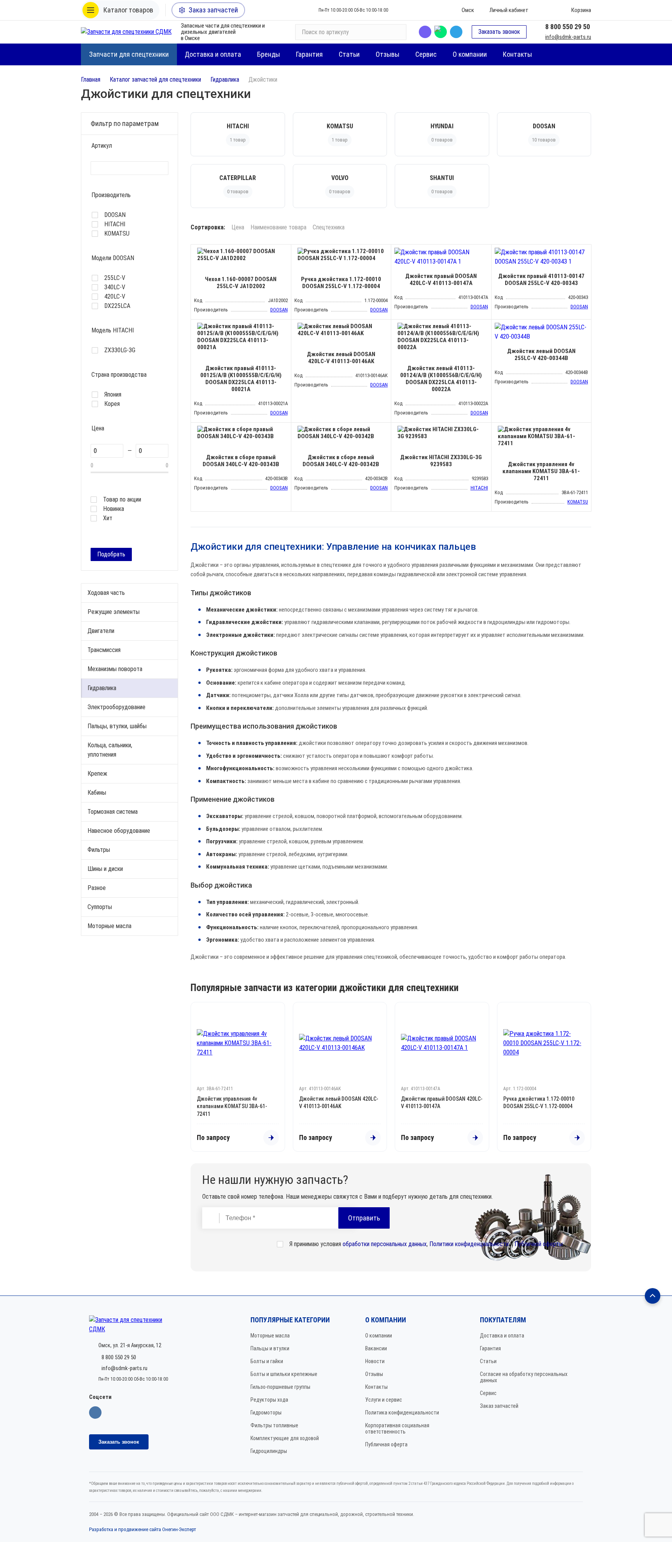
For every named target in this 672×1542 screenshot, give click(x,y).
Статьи (488, 1361)
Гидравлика (224, 79)
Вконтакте (95, 1412)
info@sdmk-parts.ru (568, 37)
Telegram (456, 32)
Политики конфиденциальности (469, 1244)
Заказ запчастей (499, 1406)
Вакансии (376, 1348)
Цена (237, 227)
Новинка (113, 509)
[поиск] (397, 32)
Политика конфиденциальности (402, 1412)
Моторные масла (270, 1335)
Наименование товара (278, 227)
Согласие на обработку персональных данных (523, 1377)
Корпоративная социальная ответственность (397, 1428)
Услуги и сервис (383, 1400)
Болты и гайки (266, 1361)
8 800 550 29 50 (567, 27)
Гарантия (490, 1348)
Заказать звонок (499, 31)
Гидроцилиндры (268, 1451)
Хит (107, 518)
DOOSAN (115, 215)
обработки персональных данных (385, 1244)
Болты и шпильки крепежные (283, 1374)
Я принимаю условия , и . (426, 1244)
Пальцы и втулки (269, 1348)
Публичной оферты (538, 1244)
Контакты (376, 1387)
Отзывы (374, 1374)
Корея (112, 404)
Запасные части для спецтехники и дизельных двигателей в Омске (223, 32)
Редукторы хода (269, 1400)
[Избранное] (545, 10)
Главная (90, 79)
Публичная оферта (386, 1444)
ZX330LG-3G (119, 350)
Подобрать (111, 554)
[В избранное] (283, 252)
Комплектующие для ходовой (284, 1438)
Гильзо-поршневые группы (280, 1387)
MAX (440, 32)
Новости (375, 1361)
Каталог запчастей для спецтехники (155, 79)
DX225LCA (117, 306)
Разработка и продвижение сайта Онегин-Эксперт (142, 1529)
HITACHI (114, 224)
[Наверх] (652, 1296)
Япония (112, 395)
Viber (425, 32)
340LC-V (114, 287)
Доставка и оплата (502, 1335)
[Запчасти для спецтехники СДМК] (126, 32)
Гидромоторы (266, 1412)
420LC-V (114, 297)
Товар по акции (122, 500)
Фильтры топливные (274, 1425)
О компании (378, 1335)
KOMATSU (117, 234)
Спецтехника (329, 227)
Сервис (488, 1393)
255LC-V (114, 278)
